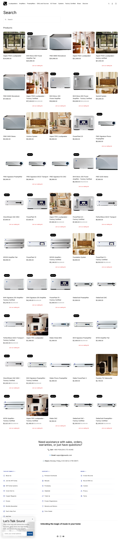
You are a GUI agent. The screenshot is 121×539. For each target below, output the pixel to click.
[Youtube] (63, 536)
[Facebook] (58, 536)
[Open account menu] (112, 3)
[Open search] (109, 3)
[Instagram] (60, 536)
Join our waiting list (37, 65)
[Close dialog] (32, 519)
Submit (30, 533)
